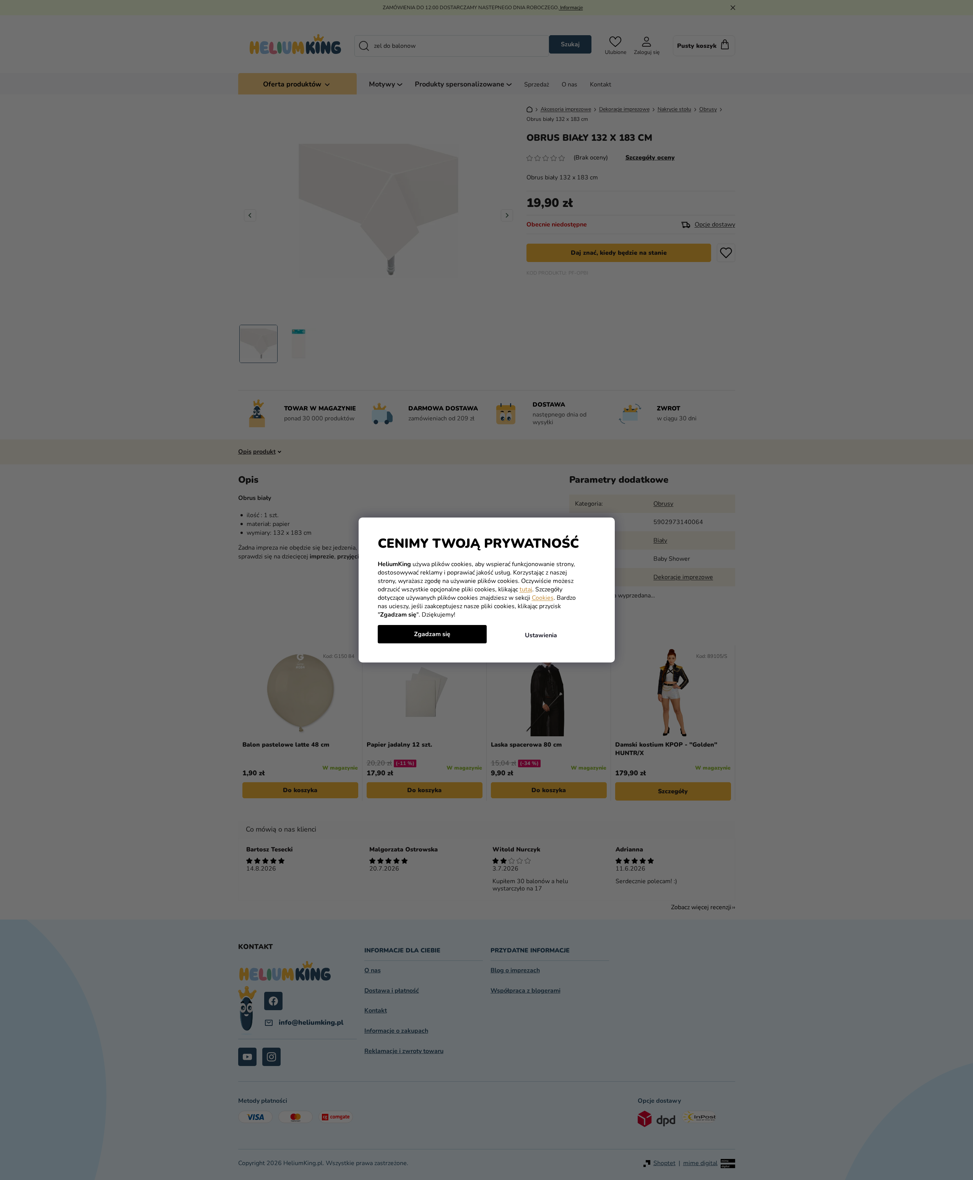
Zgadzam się (432, 634)
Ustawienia (541, 635)
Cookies (543, 598)
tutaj (526, 589)
